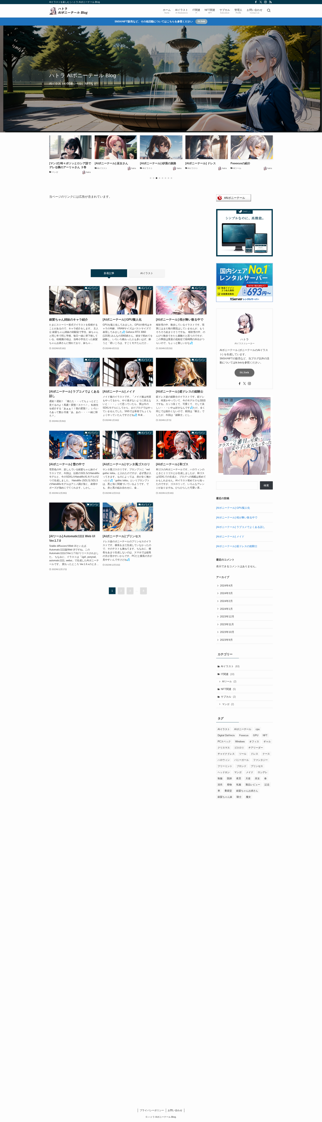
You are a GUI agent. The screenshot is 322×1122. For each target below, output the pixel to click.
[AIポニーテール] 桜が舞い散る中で (236, 517)
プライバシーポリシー (152, 1110)
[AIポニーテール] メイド (230, 536)
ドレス (254, 753)
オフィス (254, 741)
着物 (229, 784)
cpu (258, 729)
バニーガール (241, 760)
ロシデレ (262, 772)
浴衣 (220, 784)
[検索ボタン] (269, 11)
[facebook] (255, 2)
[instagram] (265, 2)
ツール (242, 753)
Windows (240, 741)
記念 (267, 784)
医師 (229, 778)
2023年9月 (226, 639)
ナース (266, 753)
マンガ (228, 704)
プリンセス (257, 766)
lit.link (201, 21)
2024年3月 (226, 593)
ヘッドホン (224, 772)
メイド (249, 772)
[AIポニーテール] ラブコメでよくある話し (240, 526)
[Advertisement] (127, 231)
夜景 (238, 778)
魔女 (248, 796)
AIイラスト (230, 666)
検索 (266, 485)
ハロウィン (224, 760)
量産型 (228, 790)
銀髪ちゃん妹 (225, 796)
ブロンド (241, 766)
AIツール (229, 681)
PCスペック (224, 741)
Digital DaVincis (226, 735)
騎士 (239, 796)
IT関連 (227, 674)
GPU (255, 735)
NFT (265, 735)
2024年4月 (226, 585)
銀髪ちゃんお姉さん (247, 790)
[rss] (270, 2)
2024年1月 (226, 608)
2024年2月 (226, 601)
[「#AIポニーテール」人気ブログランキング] (233, 200)
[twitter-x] (260, 2)
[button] (150, 178)
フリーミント (225, 766)
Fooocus (244, 735)
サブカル (228, 696)
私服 (238, 784)
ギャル (267, 741)
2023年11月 (227, 624)
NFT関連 (228, 689)
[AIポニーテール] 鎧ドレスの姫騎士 (236, 546)
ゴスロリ (239, 747)
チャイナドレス (226, 753)
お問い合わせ (175, 1110)
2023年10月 (227, 631)
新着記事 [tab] (109, 273)
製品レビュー (253, 784)
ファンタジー (260, 760)
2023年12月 (227, 616)
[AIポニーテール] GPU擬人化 (233, 507)
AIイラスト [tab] (146, 273)
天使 (248, 778)
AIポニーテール (242, 729)
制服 (220, 778)
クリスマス (224, 747)
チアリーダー (255, 747)
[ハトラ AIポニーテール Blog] (68, 11)
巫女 (257, 778)
